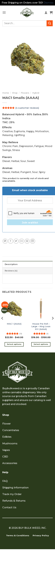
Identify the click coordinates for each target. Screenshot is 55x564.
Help (5, 472)
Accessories (9, 463)
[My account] (46, 12)
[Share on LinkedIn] (32, 241)
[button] (4, 12)
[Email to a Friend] (21, 241)
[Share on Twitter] (16, 241)
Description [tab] (11, 264)
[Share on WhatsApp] (5, 241)
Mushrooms (9, 443)
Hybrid (35, 93)
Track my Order (12, 494)
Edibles (6, 436)
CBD (5, 456)
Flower (6, 423)
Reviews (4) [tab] (11, 271)
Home (5, 93)
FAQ (5, 481)
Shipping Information (15, 487)
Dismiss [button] (48, 2)
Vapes (6, 450)
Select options (14, 344)
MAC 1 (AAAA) (14, 324)
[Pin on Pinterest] (27, 241)
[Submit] (50, 23)
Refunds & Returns (14, 500)
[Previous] (2, 324)
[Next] (52, 324)
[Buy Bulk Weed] (27, 12)
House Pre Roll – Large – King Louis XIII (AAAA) (40, 326)
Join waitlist (30, 222)
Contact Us (9, 507)
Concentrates (10, 430)
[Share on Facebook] (10, 241)
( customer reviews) (27, 108)
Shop (15, 93)
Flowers (25, 93)
